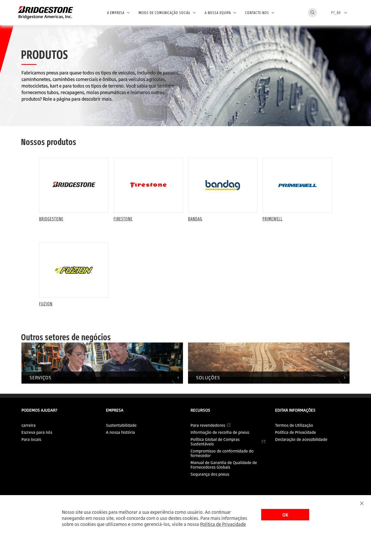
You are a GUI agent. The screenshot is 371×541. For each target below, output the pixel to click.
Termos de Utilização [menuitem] (294, 425)
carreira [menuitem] (28, 425)
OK (285, 515)
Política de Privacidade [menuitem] (295, 432)
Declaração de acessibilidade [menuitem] (301, 439)
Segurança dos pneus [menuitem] (210, 474)
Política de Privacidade (223, 524)
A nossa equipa (218, 12)
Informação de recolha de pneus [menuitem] (220, 432)
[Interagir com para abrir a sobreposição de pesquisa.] (312, 12)
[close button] (362, 503)
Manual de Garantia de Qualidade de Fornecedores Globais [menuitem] (224, 464)
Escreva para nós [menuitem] (36, 432)
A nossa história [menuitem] (120, 432)
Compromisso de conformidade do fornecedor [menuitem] (222, 453)
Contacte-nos (257, 12)
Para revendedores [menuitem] (208, 425)
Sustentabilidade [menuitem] (121, 425)
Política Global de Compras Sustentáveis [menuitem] (215, 441)
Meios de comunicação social (165, 12)
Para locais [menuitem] (31, 439)
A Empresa (115, 12)
